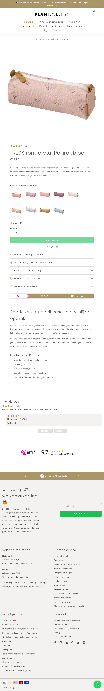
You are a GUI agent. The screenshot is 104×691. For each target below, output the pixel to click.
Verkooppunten (61, 585)
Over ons (57, 30)
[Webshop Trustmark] (42, 476)
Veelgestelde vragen (63, 572)
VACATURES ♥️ (9, 620)
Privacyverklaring (62, 602)
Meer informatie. (51, 409)
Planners (28, 21)
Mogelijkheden (74, 26)
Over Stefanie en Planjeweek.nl (67, 593)
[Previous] (6, 4)
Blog (45, 30)
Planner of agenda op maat (14, 666)
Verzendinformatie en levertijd (67, 564)
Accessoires (28, 26)
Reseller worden (61, 589)
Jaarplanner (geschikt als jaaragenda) (19, 654)
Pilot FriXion (74, 21)
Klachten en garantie (63, 597)
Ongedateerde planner (12, 662)
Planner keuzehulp (10, 624)
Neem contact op (61, 577)
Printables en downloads (50, 21)
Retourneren (59, 560)
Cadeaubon (7, 641)
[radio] (16, 195)
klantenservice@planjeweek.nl (67, 620)
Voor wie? (6, 645)
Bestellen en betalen (63, 568)
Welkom (39, 39)
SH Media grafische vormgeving (16, 670)
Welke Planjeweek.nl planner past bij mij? (20, 629)
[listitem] (52, 4)
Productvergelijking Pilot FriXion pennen (20, 633)
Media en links (60, 581)
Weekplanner (8, 649)
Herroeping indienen (63, 556)
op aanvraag (39, 582)
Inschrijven (81, 513)
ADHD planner (8, 658)
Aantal (13, 227)
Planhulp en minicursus (50, 26)
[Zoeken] (99, 12)
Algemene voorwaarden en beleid (69, 606)
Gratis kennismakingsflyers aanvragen (19, 637)
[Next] (97, 4)
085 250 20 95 (60, 624)
